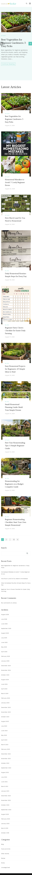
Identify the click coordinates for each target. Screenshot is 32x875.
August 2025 (5, 633)
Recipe (3, 858)
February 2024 (5, 698)
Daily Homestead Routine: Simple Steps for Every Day (16, 584)
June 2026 (4, 624)
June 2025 (4, 642)
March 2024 (4, 693)
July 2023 (4, 726)
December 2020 (6, 795)
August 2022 (5, 772)
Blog (7, 270)
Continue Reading (8, 64)
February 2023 (5, 749)
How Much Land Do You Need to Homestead (14, 578)
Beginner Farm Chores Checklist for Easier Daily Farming (15, 330)
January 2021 (5, 791)
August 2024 (5, 679)
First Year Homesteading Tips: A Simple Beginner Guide (15, 445)
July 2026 (4, 619)
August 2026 (5, 614)
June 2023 (4, 730)
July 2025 (4, 638)
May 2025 (4, 647)
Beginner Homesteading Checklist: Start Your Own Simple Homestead (15, 522)
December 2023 (6, 707)
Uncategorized (5, 867)
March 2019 (4, 828)
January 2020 (5, 823)
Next (17, 539)
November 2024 (6, 670)
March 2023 (4, 744)
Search (4, 548)
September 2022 (6, 768)
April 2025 (4, 651)
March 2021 (4, 786)
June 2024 (4, 684)
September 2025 (6, 628)
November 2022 (6, 758)
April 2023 (4, 740)
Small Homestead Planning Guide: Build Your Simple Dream (14, 407)
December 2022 (6, 754)
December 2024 (6, 665)
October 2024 (5, 675)
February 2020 (5, 819)
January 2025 (5, 661)
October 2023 (5, 716)
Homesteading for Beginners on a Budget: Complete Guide (14, 484)
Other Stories (5, 853)
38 (14, 540)
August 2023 (5, 721)
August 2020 (5, 814)
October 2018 (5, 833)
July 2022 (4, 777)
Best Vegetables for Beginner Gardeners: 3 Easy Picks (13, 43)
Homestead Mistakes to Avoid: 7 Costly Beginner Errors (15, 182)
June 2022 (4, 781)
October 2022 (5, 763)
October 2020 (5, 805)
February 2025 (5, 656)
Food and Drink (5, 849)
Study (3, 35)
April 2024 (4, 689)
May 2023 (4, 735)
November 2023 (6, 712)
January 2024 (5, 703)
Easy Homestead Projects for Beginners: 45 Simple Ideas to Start (15, 369)
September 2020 (6, 809)
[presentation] (30, 43)
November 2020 (6, 800)
